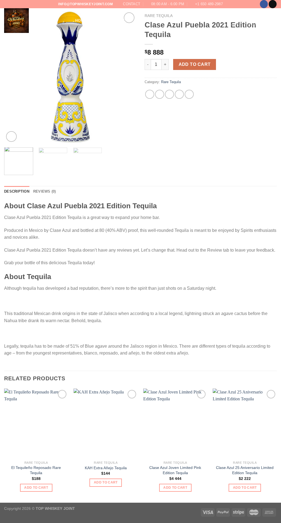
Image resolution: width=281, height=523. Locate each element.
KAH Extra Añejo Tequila (106, 468)
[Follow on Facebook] (264, 4)
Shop (95, 20)
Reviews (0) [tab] (44, 191)
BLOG (126, 20)
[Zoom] (11, 136)
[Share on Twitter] (159, 94)
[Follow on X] (273, 4)
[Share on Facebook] (149, 94)
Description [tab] (16, 191)
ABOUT (110, 20)
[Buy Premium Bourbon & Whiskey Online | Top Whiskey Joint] (31, 20)
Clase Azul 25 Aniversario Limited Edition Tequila (245, 470)
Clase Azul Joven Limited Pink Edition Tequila (175, 470)
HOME (80, 20)
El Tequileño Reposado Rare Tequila (36, 470)
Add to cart (195, 64)
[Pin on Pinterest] (179, 94)
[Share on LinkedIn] (189, 94)
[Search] (69, 20)
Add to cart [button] (36, 487)
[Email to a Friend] (169, 94)
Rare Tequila (171, 82)
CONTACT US (147, 20)
